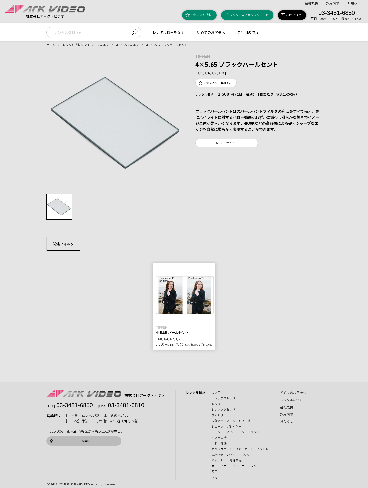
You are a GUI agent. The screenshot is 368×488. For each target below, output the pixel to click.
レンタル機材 (195, 392)
